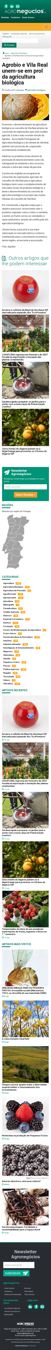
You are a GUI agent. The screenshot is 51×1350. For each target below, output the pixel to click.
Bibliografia (7, 37)
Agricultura (8, 583)
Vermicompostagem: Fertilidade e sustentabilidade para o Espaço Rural (21, 1228)
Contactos (15, 17)
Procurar (10, 45)
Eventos (7, 623)
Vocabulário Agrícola (19, 34)
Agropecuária (9, 597)
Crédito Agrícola (11, 612)
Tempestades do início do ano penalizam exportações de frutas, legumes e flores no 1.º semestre (24, 931)
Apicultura (8, 601)
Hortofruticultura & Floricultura (18, 637)
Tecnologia (8, 676)
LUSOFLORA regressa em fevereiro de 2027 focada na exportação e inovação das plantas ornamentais (25, 357)
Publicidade (28, 1291)
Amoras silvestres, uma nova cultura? (21, 1181)
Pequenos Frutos (11, 662)
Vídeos (6, 680)
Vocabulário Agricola (12, 1308)
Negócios (8, 651)
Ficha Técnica (29, 1294)
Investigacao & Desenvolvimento (18, 648)
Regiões (6, 34)
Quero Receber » (26, 494)
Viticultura (8, 684)
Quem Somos (28, 17)
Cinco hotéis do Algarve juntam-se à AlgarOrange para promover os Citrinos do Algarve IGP (24, 451)
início (6, 53)
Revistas (5, 17)
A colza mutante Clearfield (15, 1039)
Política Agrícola (11, 669)
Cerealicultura (9, 608)
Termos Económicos (37, 34)
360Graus (32, 1346)
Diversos (7, 615)
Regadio (7, 673)
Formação (8, 626)
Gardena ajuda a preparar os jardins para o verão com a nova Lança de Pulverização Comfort (24, 404)
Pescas (6, 666)
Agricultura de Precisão (14, 590)
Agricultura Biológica (19, 53)
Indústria (7, 641)
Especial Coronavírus (13, 619)
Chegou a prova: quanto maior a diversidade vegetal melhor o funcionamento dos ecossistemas (24, 1087)
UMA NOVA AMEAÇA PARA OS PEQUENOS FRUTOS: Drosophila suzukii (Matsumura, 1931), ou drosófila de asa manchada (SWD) (24, 990)
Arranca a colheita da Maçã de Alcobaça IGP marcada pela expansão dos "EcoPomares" (25, 311)
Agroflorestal (9, 594)
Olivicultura (8, 655)
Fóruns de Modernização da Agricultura (22, 630)
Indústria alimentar (12, 644)
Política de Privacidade (12, 1294)
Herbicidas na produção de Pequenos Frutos (25, 1135)
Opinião (6, 658)
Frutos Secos (9, 633)
